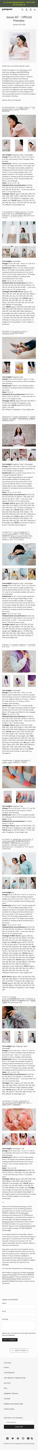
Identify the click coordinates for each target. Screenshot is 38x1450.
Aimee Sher (23, 107)
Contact (7, 1399)
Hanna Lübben (18, 645)
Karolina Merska (24, 1226)
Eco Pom (7, 1383)
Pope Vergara (20, 1101)
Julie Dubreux (20, 532)
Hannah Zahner (11, 1279)
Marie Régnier (20, 417)
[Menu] (35, 10)
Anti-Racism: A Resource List (15, 1378)
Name (4, 1303)
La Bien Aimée (16, 216)
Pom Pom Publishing (15, 1444)
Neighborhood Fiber (12, 1103)
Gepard (31, 645)
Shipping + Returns (11, 1393)
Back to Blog (20, 1350)
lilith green (25, 1213)
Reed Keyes (20, 212)
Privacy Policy (9, 1409)
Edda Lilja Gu (9, 998)
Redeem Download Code (13, 1404)
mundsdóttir (17, 999)
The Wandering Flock (18, 108)
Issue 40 (5, 1211)
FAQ (5, 1388)
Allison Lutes (18, 331)
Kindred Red (8, 333)
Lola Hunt (13, 1275)
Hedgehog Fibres (26, 419)
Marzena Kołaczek (22, 839)
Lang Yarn (7, 762)
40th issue (23, 70)
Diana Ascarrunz (8, 1277)
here (32, 1237)
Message (5, 1319)
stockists (5, 1264)
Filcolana (7, 534)
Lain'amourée (8, 841)
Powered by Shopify (28, 1444)
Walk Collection (19, 536)
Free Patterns (9, 1373)
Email (4, 1311)
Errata (6, 1367)
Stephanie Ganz (8, 1222)
